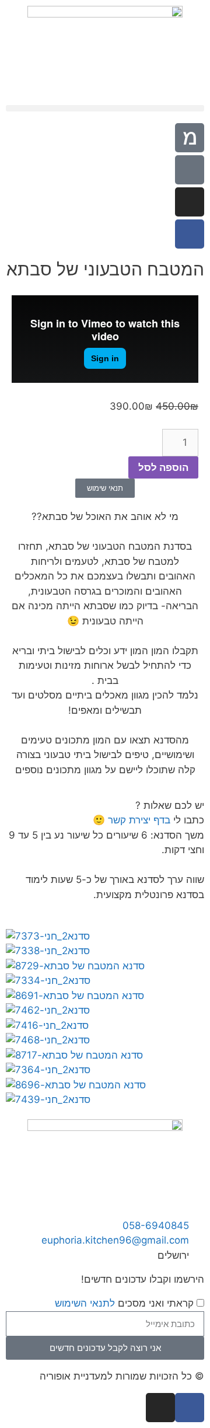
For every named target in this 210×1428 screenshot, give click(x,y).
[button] (105, 108)
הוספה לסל (163, 467)
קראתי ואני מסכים (124, 1303)
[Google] (189, 169)
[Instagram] (189, 202)
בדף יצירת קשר (139, 820)
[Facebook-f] (189, 234)
